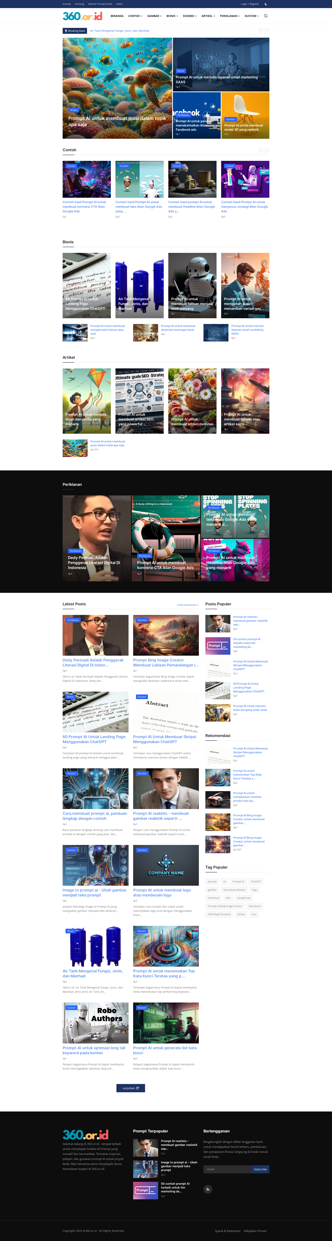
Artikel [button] (207, 16)
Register (254, 4)
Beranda (117, 16)
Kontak (67, 4)
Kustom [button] (250, 16)
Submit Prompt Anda (100, 4)
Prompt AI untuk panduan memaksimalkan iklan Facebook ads (195, 125)
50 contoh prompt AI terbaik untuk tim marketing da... (246, 642)
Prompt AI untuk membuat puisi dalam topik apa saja (107, 443)
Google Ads (243, 898)
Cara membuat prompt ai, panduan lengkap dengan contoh (95, 816)
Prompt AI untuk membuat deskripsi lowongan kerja (178, 327)
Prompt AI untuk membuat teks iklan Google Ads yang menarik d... (231, 519)
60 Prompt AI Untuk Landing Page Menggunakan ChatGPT (85, 304)
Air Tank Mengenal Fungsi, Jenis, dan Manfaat (133, 304)
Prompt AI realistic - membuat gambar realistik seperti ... (161, 816)
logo (254, 889)
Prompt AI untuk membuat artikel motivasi (192, 421)
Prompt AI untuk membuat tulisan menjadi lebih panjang (192, 304)
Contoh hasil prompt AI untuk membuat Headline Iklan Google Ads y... (138, 206)
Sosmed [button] (188, 16)
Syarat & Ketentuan (227, 1231)
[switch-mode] (266, 4)
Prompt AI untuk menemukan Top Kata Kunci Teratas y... (247, 774)
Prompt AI (238, 881)
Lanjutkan (128, 1088)
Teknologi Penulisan (219, 914)
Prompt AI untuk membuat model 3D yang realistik (243, 127)
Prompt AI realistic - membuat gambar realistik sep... (250, 620)
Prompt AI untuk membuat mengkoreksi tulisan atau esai (107, 329)
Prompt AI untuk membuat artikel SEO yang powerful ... (136, 419)
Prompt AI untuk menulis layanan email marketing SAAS (217, 79)
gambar (212, 889)
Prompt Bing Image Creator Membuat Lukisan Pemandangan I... (166, 662)
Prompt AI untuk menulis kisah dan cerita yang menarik (86, 419)
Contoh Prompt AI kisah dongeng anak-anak (238, 204)
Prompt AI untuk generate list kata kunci (165, 1050)
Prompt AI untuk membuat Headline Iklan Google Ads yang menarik (230, 562)
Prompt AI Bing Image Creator (225, 906)
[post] (117, 88)
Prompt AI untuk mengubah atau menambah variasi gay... (244, 304)
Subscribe (260, 1169)
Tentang (79, 4)
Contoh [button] (134, 16)
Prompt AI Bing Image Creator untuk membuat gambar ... (249, 819)
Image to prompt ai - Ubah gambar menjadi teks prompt (94, 892)
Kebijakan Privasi (255, 1231)
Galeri (119, 4)
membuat (213, 898)
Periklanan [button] (228, 16)
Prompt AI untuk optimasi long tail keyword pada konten (94, 1050)
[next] (266, 30)
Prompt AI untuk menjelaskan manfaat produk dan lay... (247, 796)
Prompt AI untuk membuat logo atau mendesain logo (162, 892)
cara (253, 914)
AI (224, 881)
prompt (212, 881)
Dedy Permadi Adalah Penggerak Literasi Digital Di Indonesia (130, 30)
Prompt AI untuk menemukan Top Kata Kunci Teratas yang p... (164, 973)
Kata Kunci (255, 906)
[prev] (260, 30)
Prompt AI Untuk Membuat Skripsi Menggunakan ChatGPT (164, 739)
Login (244, 4)
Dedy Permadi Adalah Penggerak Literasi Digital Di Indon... (93, 662)
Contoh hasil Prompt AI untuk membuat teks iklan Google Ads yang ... (86, 206)
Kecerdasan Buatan (234, 889)
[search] (265, 15)
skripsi (241, 914)
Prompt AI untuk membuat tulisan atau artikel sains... (242, 419)
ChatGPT (256, 881)
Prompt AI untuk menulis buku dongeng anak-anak (250, 707)
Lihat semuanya (186, 604)
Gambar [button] (153, 16)
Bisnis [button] (171, 16)
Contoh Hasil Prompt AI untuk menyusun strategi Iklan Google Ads (191, 206)
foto (228, 898)
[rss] (207, 1189)
